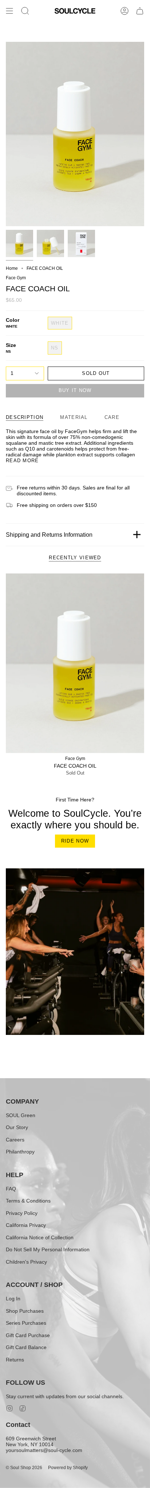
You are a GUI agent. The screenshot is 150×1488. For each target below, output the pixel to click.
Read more (22, 460)
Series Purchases (26, 1323)
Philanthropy (20, 1152)
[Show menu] (9, 11)
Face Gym (16, 277)
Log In (13, 1298)
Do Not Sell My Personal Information (48, 1249)
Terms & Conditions (28, 1201)
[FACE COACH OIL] (75, 663)
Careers (15, 1140)
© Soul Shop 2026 (24, 1467)
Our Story (17, 1127)
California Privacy (26, 1225)
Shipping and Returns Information (49, 535)
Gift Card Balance (26, 1347)
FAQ (11, 1189)
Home (12, 268)
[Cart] (139, 11)
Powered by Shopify (68, 1467)
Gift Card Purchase (28, 1335)
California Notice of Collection (40, 1237)
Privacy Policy (22, 1213)
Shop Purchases (25, 1311)
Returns (15, 1360)
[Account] (124, 11)
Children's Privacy (26, 1262)
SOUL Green (20, 1115)
